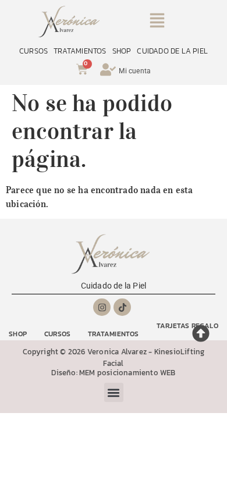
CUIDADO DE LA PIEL (172, 50)
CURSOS (33, 50)
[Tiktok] (122, 307)
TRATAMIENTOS (80, 50)
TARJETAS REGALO (187, 326)
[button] (158, 22)
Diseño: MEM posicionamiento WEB (113, 372)
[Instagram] (102, 307)
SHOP (122, 50)
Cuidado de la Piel (114, 285)
